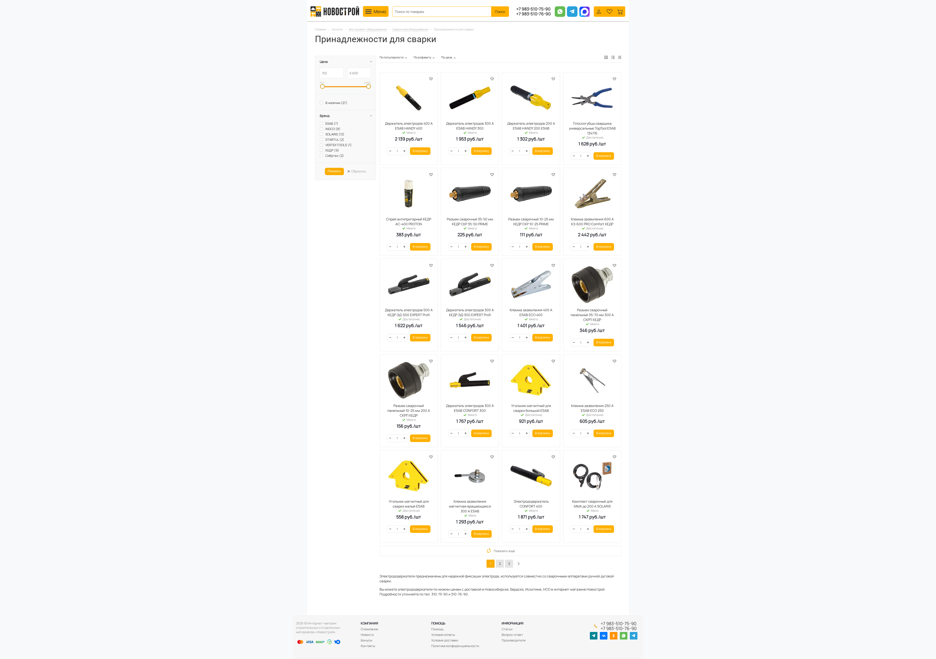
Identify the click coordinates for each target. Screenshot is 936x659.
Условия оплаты (443, 634)
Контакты (368, 646)
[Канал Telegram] (593, 636)
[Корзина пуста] (620, 11)
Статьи (507, 629)
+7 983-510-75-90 (533, 9)
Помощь (438, 623)
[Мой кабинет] (599, 11)
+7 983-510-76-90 (533, 13)
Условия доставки (444, 640)
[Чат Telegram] (633, 636)
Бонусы (366, 640)
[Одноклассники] (613, 636)
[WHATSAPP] (623, 636)
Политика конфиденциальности (455, 646)
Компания (369, 623)
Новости (367, 634)
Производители (514, 640)
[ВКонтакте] (603, 636)
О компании (369, 629)
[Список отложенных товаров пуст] (609, 11)
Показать (334, 171)
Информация (512, 623)
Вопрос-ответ (512, 634)
